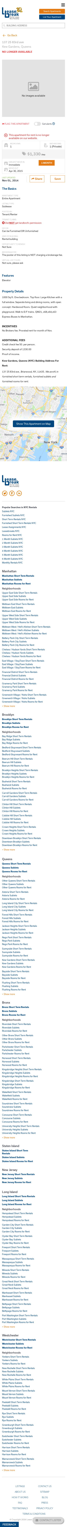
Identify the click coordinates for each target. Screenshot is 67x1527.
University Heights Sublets (15, 1129)
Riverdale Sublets (10, 1027)
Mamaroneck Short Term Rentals (18, 1458)
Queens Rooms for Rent (14, 871)
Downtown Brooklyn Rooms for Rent (19, 845)
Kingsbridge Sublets (12, 1084)
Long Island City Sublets (14, 906)
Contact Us (45, 1486)
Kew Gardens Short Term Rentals (18, 960)
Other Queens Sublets (13, 884)
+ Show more (8, 706)
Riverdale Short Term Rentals (16, 1024)
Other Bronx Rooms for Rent (15, 1042)
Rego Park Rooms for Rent (15, 944)
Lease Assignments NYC (14, 527)
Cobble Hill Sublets (11, 819)
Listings (20, 1486)
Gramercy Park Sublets (13, 686)
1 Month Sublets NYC (12, 539)
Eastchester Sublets (11, 1439)
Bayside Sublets (10, 974)
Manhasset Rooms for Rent (15, 1299)
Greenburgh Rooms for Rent (16, 1431)
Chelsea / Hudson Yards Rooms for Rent (21, 656)
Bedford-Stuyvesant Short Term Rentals (21, 747)
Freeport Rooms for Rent (14, 1254)
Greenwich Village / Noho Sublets (18, 698)
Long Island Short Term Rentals (18, 1196)
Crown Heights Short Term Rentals (19, 826)
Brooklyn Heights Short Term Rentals (20, 770)
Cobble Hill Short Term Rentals (17, 815)
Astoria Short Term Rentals (15, 892)
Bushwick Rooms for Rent (14, 788)
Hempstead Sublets (11, 1216)
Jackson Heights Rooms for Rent (17, 932)
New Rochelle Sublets (12, 1371)
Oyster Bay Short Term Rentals (17, 1236)
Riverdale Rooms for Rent (14, 1030)
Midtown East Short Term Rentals (18, 604)
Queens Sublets (10, 867)
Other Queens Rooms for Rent (16, 887)
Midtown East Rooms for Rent (16, 611)
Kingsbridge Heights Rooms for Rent (20, 1076)
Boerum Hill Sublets (11, 762)
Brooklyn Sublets (11, 723)
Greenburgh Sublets (12, 1428)
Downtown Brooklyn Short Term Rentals (21, 838)
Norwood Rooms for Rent (14, 1065)
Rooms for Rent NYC (12, 535)
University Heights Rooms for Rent (19, 1133)
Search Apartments (52, 11)
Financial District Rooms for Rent (18, 679)
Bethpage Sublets (11, 1307)
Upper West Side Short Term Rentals (20, 615)
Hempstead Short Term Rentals (17, 1213)
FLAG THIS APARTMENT (16, 123)
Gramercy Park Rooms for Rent (17, 690)
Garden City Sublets (12, 1228)
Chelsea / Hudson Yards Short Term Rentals (23, 649)
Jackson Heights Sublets (14, 929)
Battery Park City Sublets (14, 641)
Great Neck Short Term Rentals (17, 1281)
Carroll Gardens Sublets (14, 796)
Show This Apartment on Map (33, 423)
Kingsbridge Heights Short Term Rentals (22, 1069)
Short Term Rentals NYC (14, 519)
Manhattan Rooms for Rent (16, 583)
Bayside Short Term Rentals (15, 971)
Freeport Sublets (10, 1250)
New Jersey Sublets (12, 1178)
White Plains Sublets (12, 1382)
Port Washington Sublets (14, 1319)
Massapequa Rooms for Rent (16, 1265)
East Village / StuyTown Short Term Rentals (23, 660)
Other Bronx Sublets (12, 1038)
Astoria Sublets (9, 895)
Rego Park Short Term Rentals (16, 937)
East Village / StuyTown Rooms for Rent (21, 667)
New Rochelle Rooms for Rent (16, 1375)
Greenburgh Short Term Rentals (18, 1424)
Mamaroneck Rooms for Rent (16, 1465)
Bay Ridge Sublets (11, 739)
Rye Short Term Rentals (13, 1413)
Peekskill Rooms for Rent (14, 1409)
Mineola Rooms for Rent (13, 1277)
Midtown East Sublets (12, 607)
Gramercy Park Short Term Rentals (19, 683)
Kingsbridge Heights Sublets (16, 1072)
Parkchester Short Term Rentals (17, 1046)
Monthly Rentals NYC (12, 562)
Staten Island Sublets (13, 1157)
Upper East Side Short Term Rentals (19, 592)
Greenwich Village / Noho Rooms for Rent (22, 701)
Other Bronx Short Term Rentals (17, 1035)
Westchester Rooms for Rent (17, 1347)
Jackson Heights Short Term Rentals (19, 926)
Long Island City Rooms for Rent (17, 910)
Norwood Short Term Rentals (16, 1058)
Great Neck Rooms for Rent (15, 1288)
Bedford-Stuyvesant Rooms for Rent (19, 754)
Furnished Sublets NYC (13, 515)
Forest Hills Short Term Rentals (17, 914)
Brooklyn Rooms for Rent (15, 727)
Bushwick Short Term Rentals (16, 781)
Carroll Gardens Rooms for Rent (17, 799)
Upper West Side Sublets (14, 618)
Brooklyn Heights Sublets (14, 773)
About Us (20, 1491)
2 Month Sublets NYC (12, 542)
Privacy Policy (44, 1508)
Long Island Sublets (12, 1200)
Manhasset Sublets (11, 1296)
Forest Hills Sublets (11, 918)
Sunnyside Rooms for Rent (15, 955)
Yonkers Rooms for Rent (13, 1363)
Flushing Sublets (10, 986)
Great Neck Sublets (11, 1284)
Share (38, 179)
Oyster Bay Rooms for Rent (15, 1243)
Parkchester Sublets (12, 1050)
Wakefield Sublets (11, 1095)
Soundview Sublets (11, 1106)
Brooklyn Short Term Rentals (17, 719)
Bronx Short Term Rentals (15, 1007)
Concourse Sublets (11, 1118)
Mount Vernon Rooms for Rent (16, 1397)
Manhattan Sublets (12, 579)
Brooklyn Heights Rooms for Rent (18, 777)
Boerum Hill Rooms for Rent (15, 765)
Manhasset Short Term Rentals (17, 1292)
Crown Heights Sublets (13, 830)
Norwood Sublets (10, 1061)
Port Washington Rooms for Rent (18, 1322)
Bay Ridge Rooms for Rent (15, 743)
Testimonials (20, 1508)
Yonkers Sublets (10, 1360)
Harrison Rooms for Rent (14, 1454)
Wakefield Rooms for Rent (14, 1099)
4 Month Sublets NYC (12, 550)
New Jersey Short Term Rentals (18, 1174)
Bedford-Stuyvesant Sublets (16, 751)
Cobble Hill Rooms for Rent (15, 822)
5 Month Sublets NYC (12, 554)
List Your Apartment (52, 17)
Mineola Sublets (10, 1273)
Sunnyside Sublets (11, 952)
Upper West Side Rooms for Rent (18, 622)
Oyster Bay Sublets (11, 1239)
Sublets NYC (8, 511)
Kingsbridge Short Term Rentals (18, 1080)
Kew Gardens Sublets (12, 963)
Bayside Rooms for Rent (13, 978)
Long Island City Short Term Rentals (19, 903)
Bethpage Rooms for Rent (14, 1311)
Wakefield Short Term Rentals (16, 1092)
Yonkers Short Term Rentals (15, 1356)
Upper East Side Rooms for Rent (18, 599)
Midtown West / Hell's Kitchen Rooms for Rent (24, 633)
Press (44, 1502)
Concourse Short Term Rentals (17, 1114)
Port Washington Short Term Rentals (20, 1315)
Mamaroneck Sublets (12, 1462)
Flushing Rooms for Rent (14, 989)
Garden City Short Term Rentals (17, 1224)
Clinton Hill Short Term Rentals (17, 804)
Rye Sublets (8, 1416)
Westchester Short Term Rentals (19, 1339)
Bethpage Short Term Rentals (16, 1304)
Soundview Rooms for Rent (15, 1110)
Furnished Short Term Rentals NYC (19, 523)
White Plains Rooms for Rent (16, 1386)
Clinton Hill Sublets (11, 807)
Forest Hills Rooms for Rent (15, 921)
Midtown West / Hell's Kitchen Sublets (20, 630)
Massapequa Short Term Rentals (18, 1258)
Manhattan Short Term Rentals (18, 575)
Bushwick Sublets (10, 785)
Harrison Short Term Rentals (16, 1447)
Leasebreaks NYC (11, 531)
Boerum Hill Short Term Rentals (17, 758)
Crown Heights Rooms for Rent (17, 833)
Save (57, 179)
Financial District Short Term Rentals (19, 672)
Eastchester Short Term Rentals (17, 1436)
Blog (45, 1497)
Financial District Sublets (14, 675)
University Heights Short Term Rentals (20, 1126)
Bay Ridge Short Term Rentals (16, 736)
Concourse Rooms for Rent (15, 1121)
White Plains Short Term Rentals (18, 1379)
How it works (20, 1497)
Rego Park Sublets (11, 940)
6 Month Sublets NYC (12, 558)
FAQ (20, 1502)
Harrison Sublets (10, 1450)
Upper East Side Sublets (14, 596)
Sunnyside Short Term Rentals (17, 948)
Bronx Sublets (9, 1011)
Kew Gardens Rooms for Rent (16, 966)
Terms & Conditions (34, 1513)
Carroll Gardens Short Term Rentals (19, 793)
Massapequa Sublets (12, 1262)
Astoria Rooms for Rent (13, 898)
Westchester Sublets (13, 1343)
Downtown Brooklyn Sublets (16, 841)
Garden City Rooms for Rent (16, 1231)
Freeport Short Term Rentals (16, 1247)
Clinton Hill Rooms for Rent (15, 811)
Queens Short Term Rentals (16, 863)
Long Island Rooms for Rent (16, 1204)
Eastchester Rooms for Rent (15, 1443)
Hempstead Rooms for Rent (15, 1220)
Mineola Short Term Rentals (15, 1270)
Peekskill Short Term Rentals (16, 1402)
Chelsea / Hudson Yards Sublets (18, 652)
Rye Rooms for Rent (11, 1420)
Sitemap (44, 1491)
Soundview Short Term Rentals (17, 1103)
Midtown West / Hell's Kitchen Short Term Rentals (26, 626)
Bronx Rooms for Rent (13, 1014)
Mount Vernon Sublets (13, 1394)
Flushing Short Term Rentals (16, 982)
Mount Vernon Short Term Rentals (18, 1390)
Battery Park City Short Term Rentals (20, 638)
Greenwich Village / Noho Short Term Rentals (24, 694)
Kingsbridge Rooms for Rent (16, 1087)
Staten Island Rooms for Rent (17, 1161)
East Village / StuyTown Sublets (17, 664)
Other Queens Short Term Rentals (18, 880)
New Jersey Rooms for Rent (16, 1182)
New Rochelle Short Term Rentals (18, 1368)
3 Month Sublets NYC (12, 546)
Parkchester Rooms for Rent (15, 1053)
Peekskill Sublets (10, 1405)
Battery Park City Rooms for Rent (18, 645)
